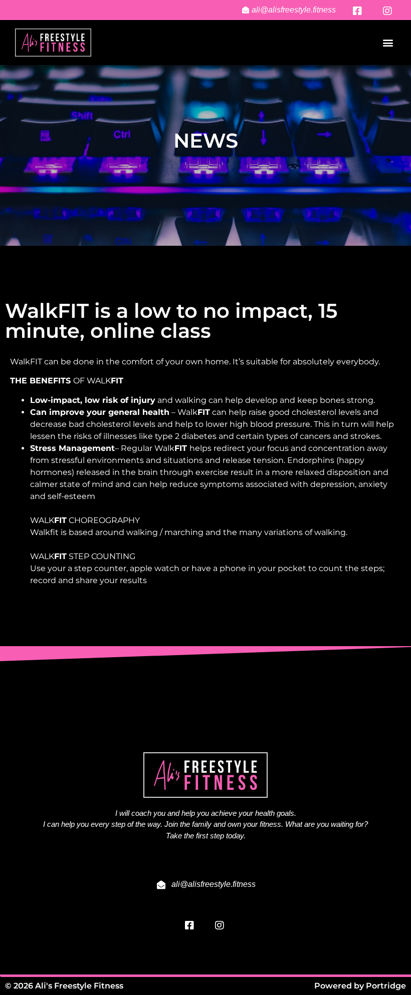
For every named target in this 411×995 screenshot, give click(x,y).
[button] (387, 43)
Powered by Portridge (360, 985)
